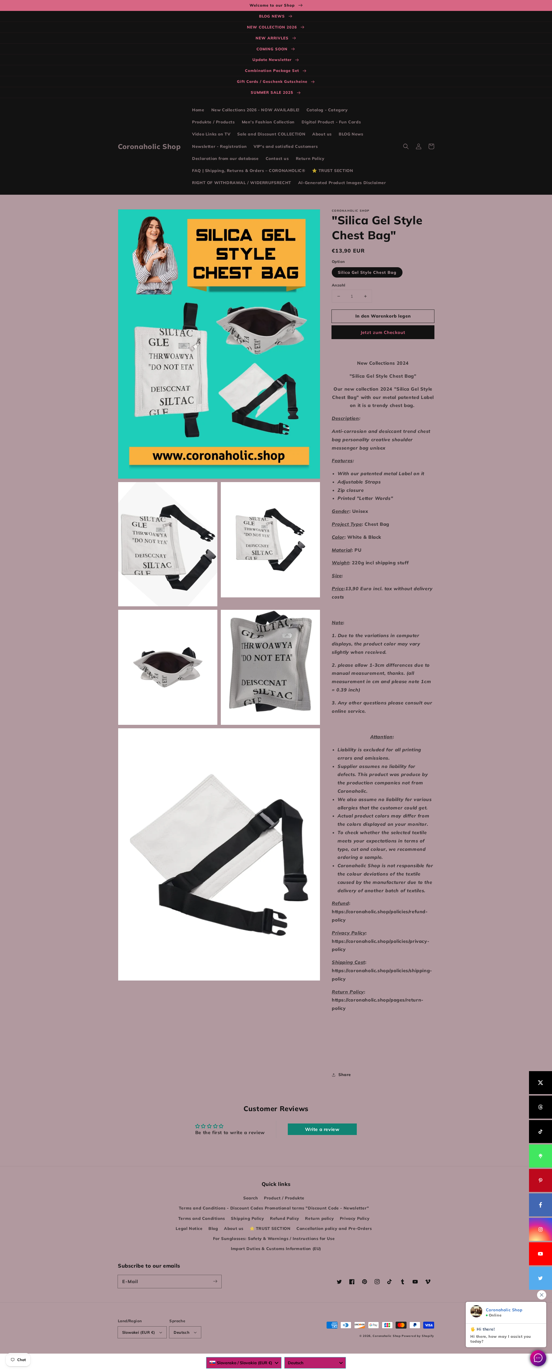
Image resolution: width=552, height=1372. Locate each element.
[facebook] (540, 1204)
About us (234, 1228)
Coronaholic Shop (387, 1336)
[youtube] (540, 1253)
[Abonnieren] (215, 1281)
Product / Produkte (284, 1198)
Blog (213, 1228)
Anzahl (338, 285)
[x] (540, 1082)
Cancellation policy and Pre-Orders (334, 1228)
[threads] (540, 1107)
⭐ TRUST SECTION (270, 1228)
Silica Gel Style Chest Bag (367, 272)
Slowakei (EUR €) (138, 1332)
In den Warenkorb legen (383, 316)
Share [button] (344, 1074)
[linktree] (540, 1155)
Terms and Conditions (201, 1218)
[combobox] (243, 1363)
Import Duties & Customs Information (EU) (276, 1248)
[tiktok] (540, 1131)
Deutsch (181, 1332)
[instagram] (540, 1229)
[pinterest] (540, 1180)
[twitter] (540, 1278)
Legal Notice (189, 1228)
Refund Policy (284, 1218)
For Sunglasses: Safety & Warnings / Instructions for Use (274, 1238)
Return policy (319, 1218)
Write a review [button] (322, 1129)
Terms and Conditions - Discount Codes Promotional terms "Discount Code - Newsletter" (274, 1208)
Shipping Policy (247, 1218)
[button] (406, 146)
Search (250, 1198)
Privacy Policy (354, 1218)
